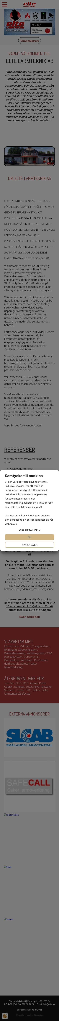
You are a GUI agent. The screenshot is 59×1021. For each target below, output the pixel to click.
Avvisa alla (29, 544)
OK (29, 537)
